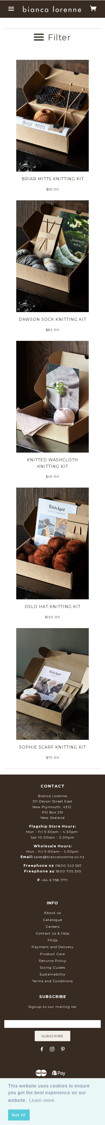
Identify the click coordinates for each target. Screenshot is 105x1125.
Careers (53, 926)
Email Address (52, 1015)
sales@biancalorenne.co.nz (59, 857)
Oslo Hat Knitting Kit (52, 606)
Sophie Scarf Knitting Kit (52, 747)
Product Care (52, 954)
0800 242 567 (68, 865)
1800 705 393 (68, 871)
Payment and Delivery (53, 947)
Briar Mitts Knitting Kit (53, 178)
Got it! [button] (19, 1115)
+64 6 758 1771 (54, 880)
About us (52, 913)
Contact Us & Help (52, 933)
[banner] (51, 9)
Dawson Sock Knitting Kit (52, 319)
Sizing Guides (52, 967)
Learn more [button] (42, 1100)
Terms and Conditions (52, 981)
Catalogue (52, 920)
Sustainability (52, 974)
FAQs (53, 940)
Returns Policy (52, 961)
